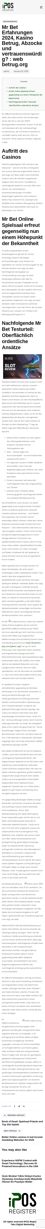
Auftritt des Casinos (17, 87)
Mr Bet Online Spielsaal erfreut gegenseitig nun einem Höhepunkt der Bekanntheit (25, 95)
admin (6, 71)
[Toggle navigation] (35, 7)
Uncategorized (10, 22)
